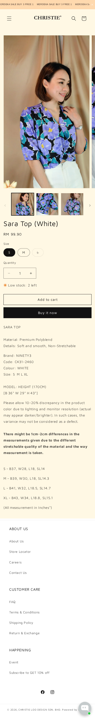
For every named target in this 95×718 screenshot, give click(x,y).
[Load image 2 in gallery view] (47, 204)
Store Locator (20, 551)
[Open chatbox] (84, 708)
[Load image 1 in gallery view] (22, 204)
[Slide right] (90, 205)
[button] (9, 18)
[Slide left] (5, 205)
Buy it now (47, 313)
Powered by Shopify (75, 709)
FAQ (12, 602)
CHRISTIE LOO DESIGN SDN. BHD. (39, 709)
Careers (15, 562)
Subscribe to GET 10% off (29, 672)
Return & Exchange (24, 633)
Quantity (9, 262)
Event (13, 662)
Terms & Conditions (24, 612)
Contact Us (18, 573)
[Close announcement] (92, 4)
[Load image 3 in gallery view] (72, 204)
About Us (16, 541)
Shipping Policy (21, 623)
